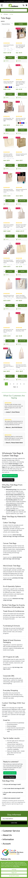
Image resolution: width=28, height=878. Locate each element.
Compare (6, 60)
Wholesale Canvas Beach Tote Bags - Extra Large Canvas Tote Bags (21, 226)
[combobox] (14, 10)
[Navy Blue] (11, 87)
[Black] (6, 87)
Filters (21, 24)
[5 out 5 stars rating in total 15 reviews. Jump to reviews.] (19, 223)
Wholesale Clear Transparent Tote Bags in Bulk (9, 366)
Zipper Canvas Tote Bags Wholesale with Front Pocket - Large (9, 226)
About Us (7, 835)
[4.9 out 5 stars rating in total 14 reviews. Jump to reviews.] (19, 43)
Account (7, 843)
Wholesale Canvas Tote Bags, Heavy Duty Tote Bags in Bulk (21, 119)
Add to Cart (10, 130)
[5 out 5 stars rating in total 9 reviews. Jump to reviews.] (7, 187)
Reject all (14, 872)
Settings (14, 869)
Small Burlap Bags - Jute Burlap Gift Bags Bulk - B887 (8, 119)
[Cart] (26, 5)
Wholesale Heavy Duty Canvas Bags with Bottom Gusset (9, 191)
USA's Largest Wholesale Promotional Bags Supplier (14, 1)
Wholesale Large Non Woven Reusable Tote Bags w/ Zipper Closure (8, 155)
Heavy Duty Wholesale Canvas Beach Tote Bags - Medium (9, 261)
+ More (14, 87)
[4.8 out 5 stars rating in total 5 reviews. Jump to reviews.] (7, 258)
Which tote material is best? (12, 798)
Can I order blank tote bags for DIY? (14, 788)
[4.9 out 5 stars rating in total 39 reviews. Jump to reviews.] (19, 116)
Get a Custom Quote (9, 773)
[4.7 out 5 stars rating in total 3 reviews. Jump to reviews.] (7, 152)
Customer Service (11, 830)
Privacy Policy (16, 866)
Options (10, 57)
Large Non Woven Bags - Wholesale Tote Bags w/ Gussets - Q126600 (21, 261)
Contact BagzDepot (9, 777)
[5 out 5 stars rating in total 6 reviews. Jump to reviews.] (19, 187)
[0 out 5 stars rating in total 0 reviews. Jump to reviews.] (7, 43)
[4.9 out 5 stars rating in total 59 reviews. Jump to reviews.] (7, 80)
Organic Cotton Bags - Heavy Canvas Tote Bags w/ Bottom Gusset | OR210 (21, 297)
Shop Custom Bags (8, 480)
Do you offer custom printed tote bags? (13, 793)
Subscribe (14, 823)
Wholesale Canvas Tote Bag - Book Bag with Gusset (8, 331)
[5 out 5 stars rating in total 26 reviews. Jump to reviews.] (19, 80)
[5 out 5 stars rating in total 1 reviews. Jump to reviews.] (19, 152)
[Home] (1, 14)
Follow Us (6, 859)
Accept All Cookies (14, 875)
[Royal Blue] (9, 87)
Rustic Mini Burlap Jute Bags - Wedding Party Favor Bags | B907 (20, 46)
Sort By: (3, 21)
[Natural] (4, 87)
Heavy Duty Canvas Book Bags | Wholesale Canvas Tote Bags (21, 366)
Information (8, 839)
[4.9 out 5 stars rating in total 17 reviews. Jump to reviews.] (7, 223)
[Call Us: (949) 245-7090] (23, 5)
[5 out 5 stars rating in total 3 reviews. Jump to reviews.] (7, 116)
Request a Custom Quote (10, 475)
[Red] (8, 87)
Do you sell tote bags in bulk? (12, 784)
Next (14, 387)
